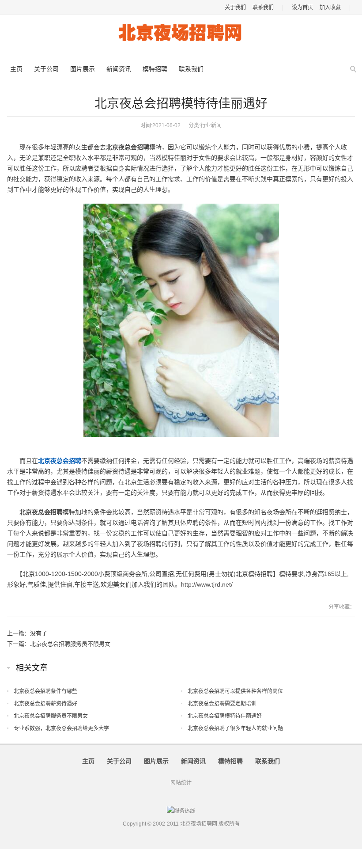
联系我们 (263, 7)
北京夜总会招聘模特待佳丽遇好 (225, 716)
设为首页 (302, 7)
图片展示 (82, 68)
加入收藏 (330, 7)
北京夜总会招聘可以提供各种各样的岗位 (235, 691)
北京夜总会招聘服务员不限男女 (70, 644)
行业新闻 (211, 125)
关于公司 (46, 68)
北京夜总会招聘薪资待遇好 (45, 704)
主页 (16, 68)
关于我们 (235, 7)
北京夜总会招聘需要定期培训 (222, 704)
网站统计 (181, 783)
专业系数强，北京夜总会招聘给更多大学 (61, 728)
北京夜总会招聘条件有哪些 (45, 691)
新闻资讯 (118, 68)
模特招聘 (155, 68)
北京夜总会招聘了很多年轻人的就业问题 (235, 728)
